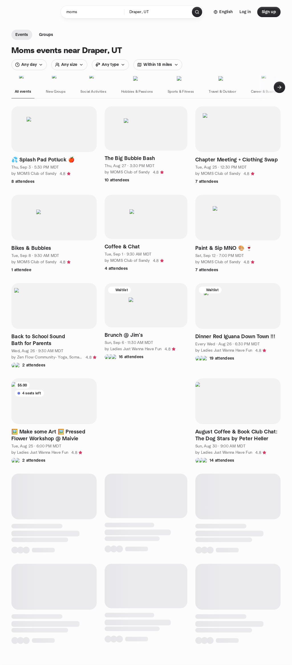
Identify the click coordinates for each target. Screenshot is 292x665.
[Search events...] (197, 12)
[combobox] (158, 12)
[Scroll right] (279, 87)
